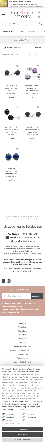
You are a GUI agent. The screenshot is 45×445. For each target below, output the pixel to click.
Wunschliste (42, 12)
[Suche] (40, 23)
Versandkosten (22, 358)
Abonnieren (37, 296)
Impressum (31, 404)
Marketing (10, 417)
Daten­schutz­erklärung (22, 409)
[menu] (3, 15)
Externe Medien (33, 417)
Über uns (22, 343)
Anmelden (22, 323)
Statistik (30, 414)
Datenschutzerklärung (22, 362)
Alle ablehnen (22, 434)
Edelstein (19, 31)
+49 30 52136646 (28, 234)
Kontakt (22, 335)
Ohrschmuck (33, 31)
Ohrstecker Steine (22, 40)
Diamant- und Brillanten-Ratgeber (23, 350)
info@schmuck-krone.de (28, 237)
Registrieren (22, 327)
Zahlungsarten (22, 354)
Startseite (6, 31)
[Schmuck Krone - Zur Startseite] (22, 14)
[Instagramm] (8, 281)
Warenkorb (42, 16)
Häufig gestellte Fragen (23, 346)
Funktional (31, 420)
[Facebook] (3, 281)
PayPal (9, 420)
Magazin (22, 339)
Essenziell (10, 414)
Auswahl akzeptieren (22, 440)
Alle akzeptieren (22, 429)
